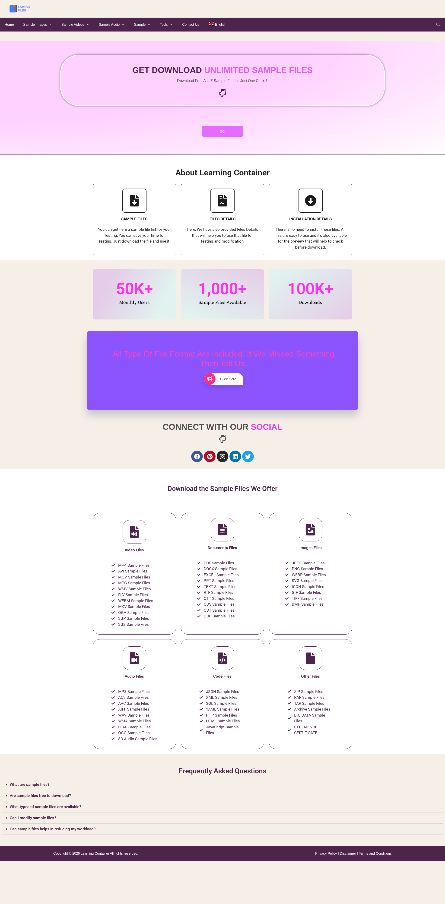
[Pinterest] (210, 456)
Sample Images (35, 24)
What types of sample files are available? (45, 806)
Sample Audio (109, 24)
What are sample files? (29, 784)
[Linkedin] (235, 456)
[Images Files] (310, 529)
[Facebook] (197, 456)
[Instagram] (222, 456)
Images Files (310, 547)
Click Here (228, 379)
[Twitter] (248, 456)
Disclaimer (348, 853)
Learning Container (95, 853)
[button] (222, 784)
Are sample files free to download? (40, 795)
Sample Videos (72, 24)
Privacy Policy (326, 853)
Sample (140, 24)
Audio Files (134, 676)
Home (9, 24)
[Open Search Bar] (438, 25)
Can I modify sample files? (33, 817)
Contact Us (190, 24)
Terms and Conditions (375, 853)
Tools (164, 24)
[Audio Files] (134, 658)
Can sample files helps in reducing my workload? (52, 829)
